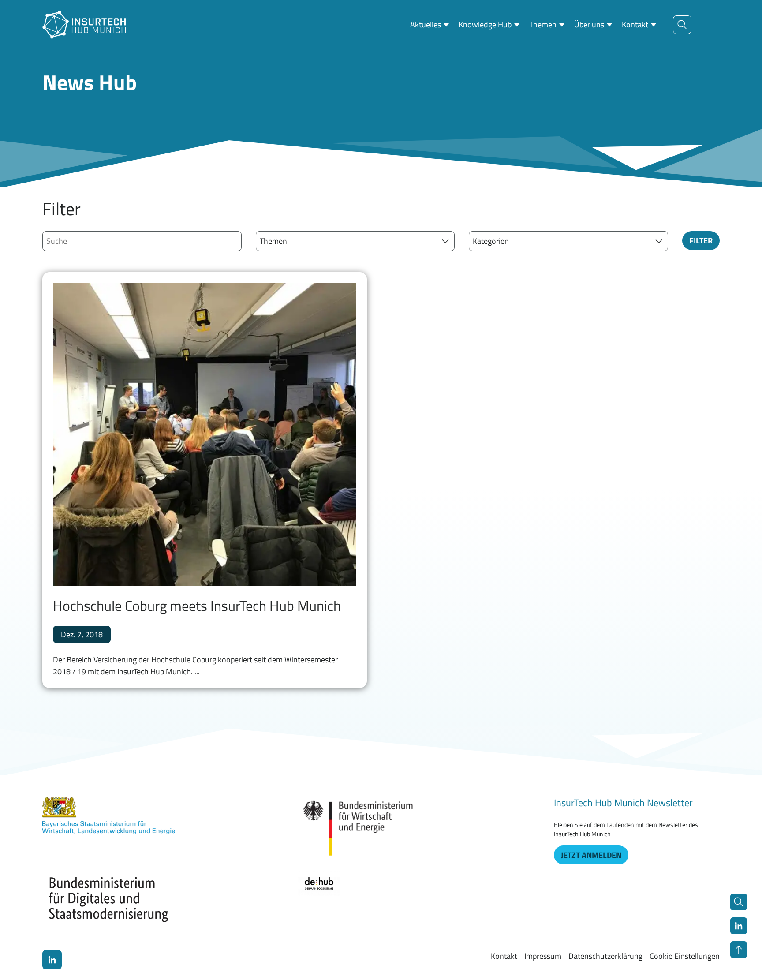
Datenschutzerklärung (605, 956)
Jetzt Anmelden (591, 855)
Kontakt (635, 24)
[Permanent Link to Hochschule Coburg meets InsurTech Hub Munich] (204, 434)
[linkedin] (52, 959)
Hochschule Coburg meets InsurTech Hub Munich (197, 605)
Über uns (589, 24)
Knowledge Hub (485, 24)
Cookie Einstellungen (685, 956)
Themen (543, 24)
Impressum (542, 956)
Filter (701, 241)
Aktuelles (425, 24)
